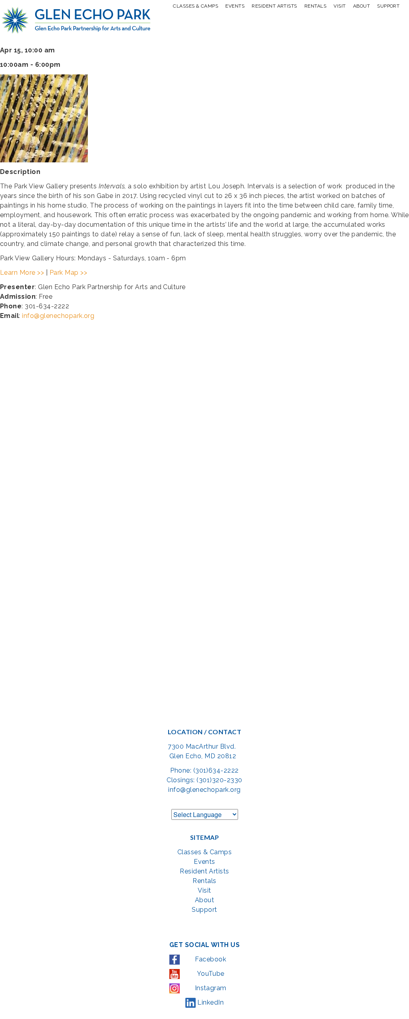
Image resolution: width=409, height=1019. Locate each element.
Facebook (209, 959)
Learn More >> (22, 272)
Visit (339, 6)
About (361, 6)
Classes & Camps (195, 6)
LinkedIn (210, 1002)
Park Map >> (68, 272)
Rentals (315, 6)
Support (388, 6)
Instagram (209, 988)
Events (234, 6)
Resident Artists (274, 6)
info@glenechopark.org (58, 316)
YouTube (209, 973)
